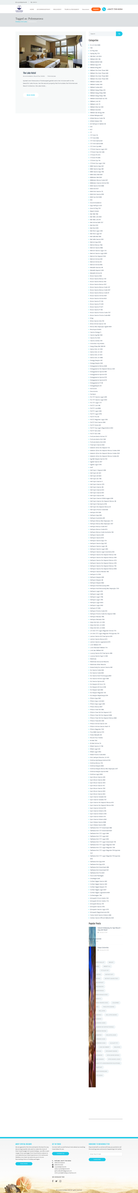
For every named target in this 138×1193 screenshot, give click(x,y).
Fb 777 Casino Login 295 (98, 397)
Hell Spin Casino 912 (97, 495)
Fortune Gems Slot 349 (98, 439)
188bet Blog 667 (95, 67)
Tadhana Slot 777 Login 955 (99, 839)
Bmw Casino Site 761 (97, 321)
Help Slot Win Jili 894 (97, 628)
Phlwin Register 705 (97, 729)
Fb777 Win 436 (95, 433)
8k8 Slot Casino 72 (96, 191)
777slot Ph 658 (95, 158)
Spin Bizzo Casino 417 (97, 785)
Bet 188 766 (94, 214)
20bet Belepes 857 (96, 115)
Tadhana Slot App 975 (97, 864)
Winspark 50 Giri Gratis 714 (99, 901)
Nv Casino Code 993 (97, 673)
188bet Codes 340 (96, 84)
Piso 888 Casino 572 (97, 732)
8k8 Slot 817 (94, 188)
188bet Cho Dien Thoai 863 (99, 76)
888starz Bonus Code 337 (99, 180)
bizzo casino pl (96, 998)
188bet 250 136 (95, 59)
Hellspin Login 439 (96, 594)
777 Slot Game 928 (96, 143)
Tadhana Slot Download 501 (99, 870)
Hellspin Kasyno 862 (97, 583)
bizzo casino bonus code (99, 994)
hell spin (102, 1011)
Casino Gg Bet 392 (96, 335)
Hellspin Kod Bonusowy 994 (99, 586)
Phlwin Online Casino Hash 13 (100, 726)
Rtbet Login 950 (95, 752)
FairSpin (93, 394)
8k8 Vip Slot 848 (96, 197)
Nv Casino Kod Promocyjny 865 (100, 676)
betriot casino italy (111, 978)
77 (91, 132)
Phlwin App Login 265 (97, 704)
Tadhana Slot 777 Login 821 (99, 836)
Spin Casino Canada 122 (98, 797)
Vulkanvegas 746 (96, 895)
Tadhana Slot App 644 (97, 861)
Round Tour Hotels (39, 76)
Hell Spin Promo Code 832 (99, 509)
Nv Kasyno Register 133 (98, 692)
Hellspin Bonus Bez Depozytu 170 (101, 521)
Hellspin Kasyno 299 (97, 577)
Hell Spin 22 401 (95, 473)
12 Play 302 (94, 51)
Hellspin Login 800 (96, 602)
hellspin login (111, 1035)
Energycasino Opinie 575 (98, 377)
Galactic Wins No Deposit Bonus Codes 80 (104, 456)
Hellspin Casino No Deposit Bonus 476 (103, 563)
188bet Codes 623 (96, 87)
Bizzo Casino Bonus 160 (98, 281)
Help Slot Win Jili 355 (97, 622)
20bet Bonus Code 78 (97, 118)
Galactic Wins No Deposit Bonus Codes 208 (105, 450)
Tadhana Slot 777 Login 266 (99, 833)
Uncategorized (95, 878)
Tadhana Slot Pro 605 (97, 873)
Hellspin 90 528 (95, 512)
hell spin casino (111, 1015)
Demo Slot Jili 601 (96, 355)
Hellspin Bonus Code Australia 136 (101, 532)
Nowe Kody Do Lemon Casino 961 (101, 667)
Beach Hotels (94, 211)
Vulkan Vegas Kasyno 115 (98, 887)
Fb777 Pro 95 (94, 417)
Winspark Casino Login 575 (99, 909)
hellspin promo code (98, 1039)
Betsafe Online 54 (96, 273)
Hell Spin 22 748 (95, 479)
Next (85, 51)
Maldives (93, 659)
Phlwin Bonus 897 (96, 707)
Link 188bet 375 (95, 645)
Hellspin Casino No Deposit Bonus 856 (103, 569)
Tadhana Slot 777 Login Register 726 (102, 847)
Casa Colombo (103, 948)
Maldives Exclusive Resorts (99, 662)
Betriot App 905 (95, 242)
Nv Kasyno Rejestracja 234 (99, 695)
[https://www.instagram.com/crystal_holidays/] (60, 1181)
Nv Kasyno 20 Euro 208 (98, 687)
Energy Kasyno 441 (96, 360)
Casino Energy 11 (95, 332)
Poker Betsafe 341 (96, 735)
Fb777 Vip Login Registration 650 (101, 428)
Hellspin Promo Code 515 (98, 611)
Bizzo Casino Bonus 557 (98, 284)
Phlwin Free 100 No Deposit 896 (101, 715)
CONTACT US (60, 1153)
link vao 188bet (104, 1047)
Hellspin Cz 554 (95, 574)
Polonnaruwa (52, 76)
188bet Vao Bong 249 (97, 112)
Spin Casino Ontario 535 (98, 814)
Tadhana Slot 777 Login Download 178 (103, 842)
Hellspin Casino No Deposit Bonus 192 (103, 555)
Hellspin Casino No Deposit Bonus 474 (103, 560)
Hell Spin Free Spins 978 (98, 504)
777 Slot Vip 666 (95, 146)
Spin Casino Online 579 (98, 808)
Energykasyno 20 (96, 386)
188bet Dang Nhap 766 (98, 96)
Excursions (94, 391)
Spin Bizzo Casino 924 (97, 794)
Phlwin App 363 (95, 698)
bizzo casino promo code (99, 1003)
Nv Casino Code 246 (97, 670)
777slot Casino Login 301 (98, 149)
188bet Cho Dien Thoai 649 (99, 73)
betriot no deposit (97, 982)
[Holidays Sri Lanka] (19, 9)
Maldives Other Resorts (98, 664)
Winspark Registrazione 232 (99, 912)
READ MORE (24, 1163)
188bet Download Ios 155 (98, 98)
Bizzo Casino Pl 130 (96, 301)
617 (91, 129)
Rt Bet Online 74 (95, 743)
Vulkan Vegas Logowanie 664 (100, 892)
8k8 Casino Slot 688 (97, 186)
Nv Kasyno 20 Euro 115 (97, 684)
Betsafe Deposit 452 (97, 270)
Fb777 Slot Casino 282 (98, 422)
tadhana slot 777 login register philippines (105, 1063)
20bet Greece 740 (96, 121)
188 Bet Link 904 (95, 56)
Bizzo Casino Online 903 (98, 298)
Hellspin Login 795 (96, 600)
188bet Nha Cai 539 (96, 107)
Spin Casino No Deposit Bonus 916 (102, 805)
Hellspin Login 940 (96, 605)
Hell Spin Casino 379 (97, 484)
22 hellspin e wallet (97, 962)
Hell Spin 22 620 (95, 476)
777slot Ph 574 (95, 155)
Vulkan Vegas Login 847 (98, 890)
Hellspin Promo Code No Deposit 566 (103, 614)
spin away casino (111, 1051)
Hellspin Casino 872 (97, 538)
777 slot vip (105, 970)
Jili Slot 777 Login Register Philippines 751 (104, 633)
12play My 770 (95, 53)
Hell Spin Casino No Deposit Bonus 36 (103, 501)
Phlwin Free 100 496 (97, 709)
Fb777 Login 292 (96, 411)
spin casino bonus (113, 1055)
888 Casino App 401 (97, 166)
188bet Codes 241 (96, 81)
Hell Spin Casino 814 (97, 490)
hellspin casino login (98, 1023)
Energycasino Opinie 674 (98, 380)
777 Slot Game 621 (96, 141)
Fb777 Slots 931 (95, 425)
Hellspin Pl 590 (95, 608)
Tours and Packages (97, 876)
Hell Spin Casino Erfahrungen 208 (101, 498)
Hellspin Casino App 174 (98, 540)
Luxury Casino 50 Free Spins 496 (101, 653)
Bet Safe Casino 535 (96, 239)
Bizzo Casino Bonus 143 (98, 279)
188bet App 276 (95, 65)
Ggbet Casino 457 (96, 462)
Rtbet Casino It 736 (96, 746)
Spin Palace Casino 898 (98, 822)
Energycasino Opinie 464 (98, 372)
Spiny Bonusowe (95, 939)
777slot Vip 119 (95, 160)
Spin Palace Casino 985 (98, 825)
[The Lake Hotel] (50, 51)
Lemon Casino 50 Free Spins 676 (101, 636)
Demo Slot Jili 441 (96, 352)
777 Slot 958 (94, 138)
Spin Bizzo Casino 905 (97, 791)
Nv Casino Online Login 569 (99, 678)
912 (91, 200)
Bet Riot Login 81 (96, 234)
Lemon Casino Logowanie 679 (100, 642)
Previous (16, 51)
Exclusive (93, 388)
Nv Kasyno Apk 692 (96, 690)
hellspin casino (96, 1019)
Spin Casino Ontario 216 (98, 811)
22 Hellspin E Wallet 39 (98, 124)
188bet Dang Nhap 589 (98, 93)
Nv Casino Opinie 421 (97, 681)
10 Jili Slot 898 (95, 45)
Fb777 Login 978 (96, 414)
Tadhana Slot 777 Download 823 (101, 830)
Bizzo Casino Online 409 (98, 295)
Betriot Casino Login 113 (98, 250)
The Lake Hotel (29, 73)
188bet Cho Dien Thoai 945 (99, 79)
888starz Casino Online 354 (99, 183)
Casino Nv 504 (95, 338)
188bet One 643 (95, 110)
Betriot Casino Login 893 (98, 253)
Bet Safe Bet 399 (95, 236)
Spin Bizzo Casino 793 (97, 788)
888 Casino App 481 (97, 169)
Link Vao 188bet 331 (96, 650)
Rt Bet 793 (93, 740)
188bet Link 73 (95, 104)
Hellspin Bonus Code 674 (98, 529)
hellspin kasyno (96, 1035)
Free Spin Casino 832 (97, 445)
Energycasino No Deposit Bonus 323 (102, 369)
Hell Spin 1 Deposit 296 (98, 470)
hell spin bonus (96, 1015)
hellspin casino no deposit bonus (102, 1027)
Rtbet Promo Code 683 (98, 754)
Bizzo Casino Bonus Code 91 (99, 293)
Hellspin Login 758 (96, 597)
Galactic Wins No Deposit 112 (100, 448)
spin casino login (114, 1059)
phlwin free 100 (96, 1051)
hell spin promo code (98, 1043)
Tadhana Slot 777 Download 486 (101, 828)
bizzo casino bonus (97, 990)
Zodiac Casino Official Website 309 (102, 918)
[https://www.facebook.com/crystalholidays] (52, 1181)
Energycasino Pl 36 (96, 383)
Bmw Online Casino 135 (98, 324)
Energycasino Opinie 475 (98, 374)
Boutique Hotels (95, 329)
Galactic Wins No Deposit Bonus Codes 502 (105, 453)
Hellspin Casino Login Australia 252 (102, 552)
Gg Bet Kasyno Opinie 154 (98, 459)
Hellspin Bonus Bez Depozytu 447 (101, 524)
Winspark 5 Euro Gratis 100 (99, 898)
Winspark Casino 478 (97, 906)
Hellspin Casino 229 (97, 535)
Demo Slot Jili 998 (96, 357)
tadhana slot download (99, 1071)
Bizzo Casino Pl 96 (96, 310)
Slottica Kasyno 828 (97, 766)
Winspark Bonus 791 (97, 904)
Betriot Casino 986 (96, 248)
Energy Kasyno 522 (96, 363)
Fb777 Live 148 (95, 405)
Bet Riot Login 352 (96, 231)
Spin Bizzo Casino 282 (97, 780)
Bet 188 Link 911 (95, 219)
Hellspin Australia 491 (97, 518)
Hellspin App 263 (96, 515)
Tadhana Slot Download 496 (99, 867)
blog (91, 318)
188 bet (111, 962)
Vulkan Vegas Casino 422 (98, 881)
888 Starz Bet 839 (96, 174)
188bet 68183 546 (96, 62)
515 (91, 127)
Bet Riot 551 (94, 225)
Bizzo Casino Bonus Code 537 (100, 290)
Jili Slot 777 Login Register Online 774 (103, 631)
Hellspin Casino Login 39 (98, 546)
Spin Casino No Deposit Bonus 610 (102, 802)
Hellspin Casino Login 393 (99, 549)
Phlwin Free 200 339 (97, 721)
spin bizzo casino (96, 1055)
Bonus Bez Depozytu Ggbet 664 (101, 326)
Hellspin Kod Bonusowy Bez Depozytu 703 (104, 588)
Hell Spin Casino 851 (97, 493)
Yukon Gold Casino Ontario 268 (100, 915)
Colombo (115, 1003)
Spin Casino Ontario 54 (98, 816)
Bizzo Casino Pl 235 (96, 304)
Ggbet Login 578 (95, 464)
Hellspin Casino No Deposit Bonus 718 (103, 566)
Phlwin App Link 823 (97, 701)
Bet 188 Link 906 (95, 217)
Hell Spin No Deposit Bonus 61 (100, 507)
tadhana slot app (96, 1067)
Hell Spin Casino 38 (96, 487)
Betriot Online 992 (96, 265)
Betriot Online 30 (96, 262)
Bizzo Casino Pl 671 (96, 307)
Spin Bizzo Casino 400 (97, 783)
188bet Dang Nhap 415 (97, 90)
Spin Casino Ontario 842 (98, 819)
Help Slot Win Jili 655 (97, 625)
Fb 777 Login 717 (96, 402)
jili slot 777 (114, 1043)
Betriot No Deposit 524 (98, 256)
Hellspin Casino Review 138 (99, 571)
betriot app (109, 974)
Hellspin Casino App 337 (98, 543)
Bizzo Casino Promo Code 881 (100, 315)
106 (91, 48)
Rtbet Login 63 (95, 749)
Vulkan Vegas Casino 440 (98, 884)
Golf (91, 467)
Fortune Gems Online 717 (98, 436)
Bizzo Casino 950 (96, 276)
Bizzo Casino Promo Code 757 (100, 312)
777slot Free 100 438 (97, 152)
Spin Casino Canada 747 (98, 799)
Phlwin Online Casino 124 (98, 723)
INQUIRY (96, 9)
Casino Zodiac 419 (96, 341)
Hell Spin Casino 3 (96, 481)
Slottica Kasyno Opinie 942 (99, 771)
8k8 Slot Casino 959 (97, 194)
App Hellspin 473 (96, 205)
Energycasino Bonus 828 (98, 366)
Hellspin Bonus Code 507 (98, 526)
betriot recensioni (97, 986)
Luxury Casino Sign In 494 (99, 656)
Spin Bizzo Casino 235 (97, 777)
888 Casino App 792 (97, 172)
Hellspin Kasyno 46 (96, 580)
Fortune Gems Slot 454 (98, 442)
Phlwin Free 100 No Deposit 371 (101, 712)
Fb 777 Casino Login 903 (98, 400)
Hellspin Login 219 (96, 591)
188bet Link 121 (95, 101)
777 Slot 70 (94, 135)
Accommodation (28, 76)
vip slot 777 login (96, 1075)
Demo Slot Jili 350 (96, 349)
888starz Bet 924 (96, 177)
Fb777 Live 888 (95, 408)
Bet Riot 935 (94, 228)
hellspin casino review (98, 1031)
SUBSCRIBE (97, 1159)
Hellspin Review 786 (97, 616)
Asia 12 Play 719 (95, 208)
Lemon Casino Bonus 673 (98, 639)
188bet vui (107, 966)
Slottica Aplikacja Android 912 (100, 760)
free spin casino (108, 1007)
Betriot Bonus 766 (96, 245)
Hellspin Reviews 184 (97, 619)
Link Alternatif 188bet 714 (98, 647)
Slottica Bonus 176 (96, 763)
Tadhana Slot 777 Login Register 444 (102, 845)
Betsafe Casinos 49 (96, 267)
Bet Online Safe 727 (96, 222)
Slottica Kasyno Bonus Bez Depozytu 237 (104, 769)
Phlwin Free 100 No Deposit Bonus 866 (103, 718)
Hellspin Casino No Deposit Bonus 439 (103, 557)
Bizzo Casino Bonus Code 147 (100, 287)
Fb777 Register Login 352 (99, 419)
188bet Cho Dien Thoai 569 (99, 70)
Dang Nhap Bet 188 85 (97, 346)
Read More (31, 95)
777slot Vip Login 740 (97, 163)
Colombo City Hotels (97, 343)
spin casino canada (97, 1059)
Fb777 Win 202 (95, 431)
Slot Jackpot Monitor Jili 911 (99, 757)
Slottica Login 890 (96, 774)
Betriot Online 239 (96, 259)
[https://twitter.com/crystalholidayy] (56, 1181)
